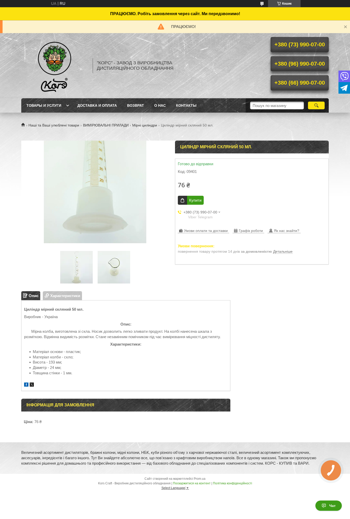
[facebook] (26, 385)
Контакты (186, 105)
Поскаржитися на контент (192, 483)
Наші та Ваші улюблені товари (53, 125)
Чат (332, 506)
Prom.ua (199, 479)
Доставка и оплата (97, 105)
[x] (32, 385)
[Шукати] (316, 105)
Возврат (135, 105)
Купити (195, 200)
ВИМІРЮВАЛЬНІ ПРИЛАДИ (106, 125)
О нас (160, 105)
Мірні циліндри (144, 125)
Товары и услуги (43, 105)
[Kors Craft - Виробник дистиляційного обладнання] (54, 66)
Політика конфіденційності (232, 483)
